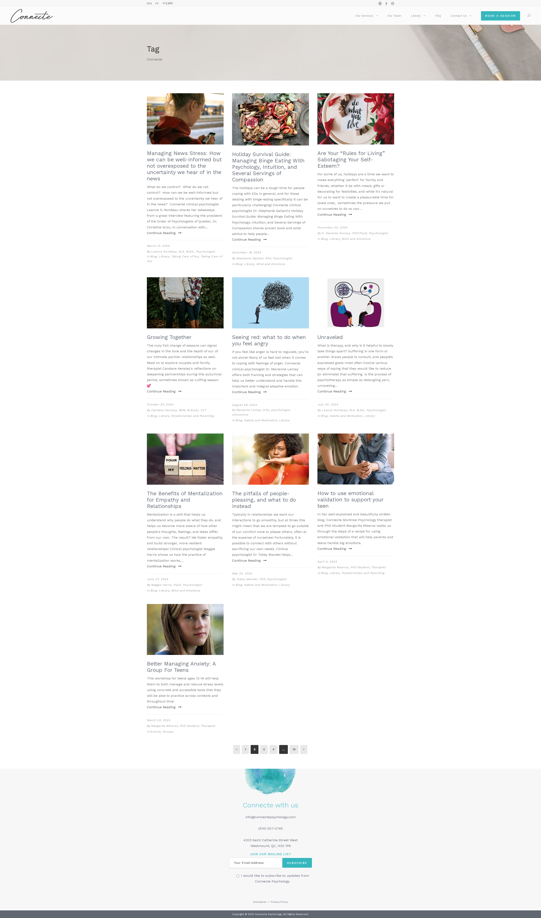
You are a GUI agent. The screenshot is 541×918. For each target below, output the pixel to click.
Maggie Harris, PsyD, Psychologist (176, 584)
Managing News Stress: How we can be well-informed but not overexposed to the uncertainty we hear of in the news (184, 166)
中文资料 (168, 3)
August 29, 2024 (244, 404)
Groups (168, 731)
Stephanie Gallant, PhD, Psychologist (264, 258)
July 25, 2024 (327, 404)
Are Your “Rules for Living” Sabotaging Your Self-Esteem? (351, 159)
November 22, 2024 (332, 227)
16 (294, 749)
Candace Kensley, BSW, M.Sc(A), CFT (178, 410)
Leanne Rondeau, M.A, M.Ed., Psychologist (183, 251)
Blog (153, 256)
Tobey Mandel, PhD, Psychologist (261, 579)
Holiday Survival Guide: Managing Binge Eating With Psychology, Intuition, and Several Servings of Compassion (268, 167)
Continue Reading (161, 233)
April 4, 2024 (327, 561)
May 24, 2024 (242, 573)
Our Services (364, 15)
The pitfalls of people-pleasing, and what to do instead (264, 499)
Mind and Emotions (270, 264)
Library (416, 15)
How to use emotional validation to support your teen (350, 499)
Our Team (394, 15)
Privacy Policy (279, 901)
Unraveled (330, 337)
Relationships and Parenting (192, 415)
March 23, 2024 (158, 720)
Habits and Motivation (260, 420)
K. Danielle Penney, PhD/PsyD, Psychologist (355, 233)
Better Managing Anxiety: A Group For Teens (181, 667)
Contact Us (459, 15)
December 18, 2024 (246, 252)
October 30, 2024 (160, 404)
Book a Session (500, 15)
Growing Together (169, 337)
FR (156, 3)
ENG (149, 3)
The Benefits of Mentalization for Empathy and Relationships (185, 499)
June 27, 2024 (157, 579)
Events (155, 731)
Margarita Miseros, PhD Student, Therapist (354, 567)
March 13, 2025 (158, 245)
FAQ (438, 15)
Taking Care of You (185, 256)
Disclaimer (260, 901)
